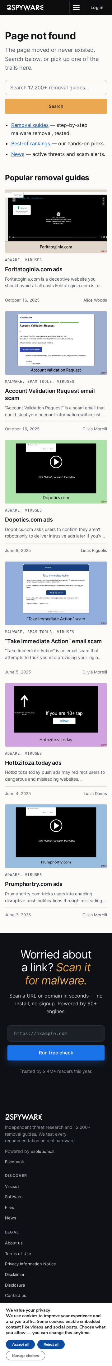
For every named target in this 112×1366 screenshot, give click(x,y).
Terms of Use (18, 1253)
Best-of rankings (30, 143)
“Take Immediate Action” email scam (53, 641)
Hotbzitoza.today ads (33, 762)
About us (14, 1242)
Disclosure (15, 1285)
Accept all (20, 1344)
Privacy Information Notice (30, 1263)
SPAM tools (39, 381)
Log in (97, 7)
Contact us (15, 1295)
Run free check (56, 1053)
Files (9, 1207)
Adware (12, 260)
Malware (13, 381)
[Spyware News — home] (25, 7)
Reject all (51, 1344)
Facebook (14, 1161)
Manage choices (25, 1355)
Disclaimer (15, 1274)
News (17, 154)
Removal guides (30, 125)
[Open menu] (76, 7)
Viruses (33, 260)
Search (56, 106)
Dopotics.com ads (29, 519)
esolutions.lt (43, 1151)
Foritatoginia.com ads (34, 269)
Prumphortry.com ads (34, 884)
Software (14, 1196)
